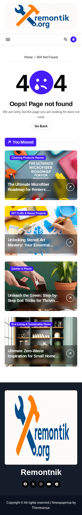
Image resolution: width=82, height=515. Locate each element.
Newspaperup (62, 502)
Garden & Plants (22, 268)
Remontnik (41, 472)
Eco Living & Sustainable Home (31, 324)
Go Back (41, 126)
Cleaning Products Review (28, 157)
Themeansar (41, 507)
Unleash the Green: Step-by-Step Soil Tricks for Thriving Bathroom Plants (33, 300)
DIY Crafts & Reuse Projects (29, 213)
